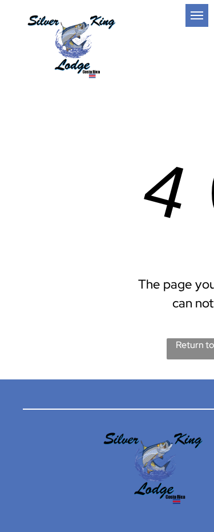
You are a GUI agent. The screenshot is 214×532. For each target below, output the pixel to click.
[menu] (196, 15)
